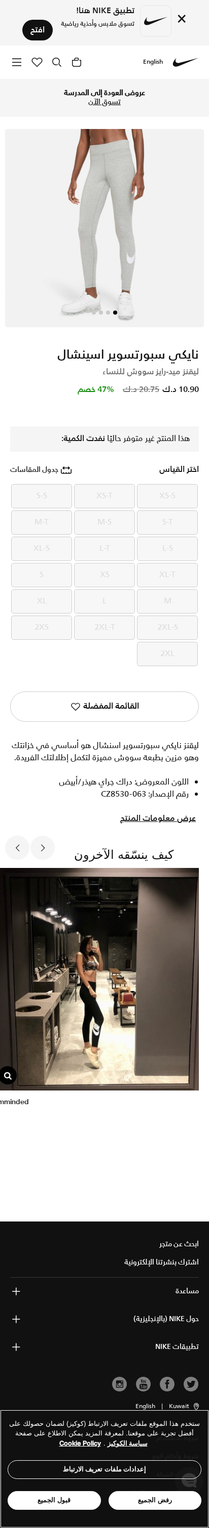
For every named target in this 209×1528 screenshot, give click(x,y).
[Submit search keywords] (57, 62)
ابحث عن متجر (179, 1244)
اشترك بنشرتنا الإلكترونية (161, 1262)
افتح (37, 30)
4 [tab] (94, 313)
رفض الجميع (155, 1500)
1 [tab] (115, 313)
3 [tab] (101, 313)
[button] (184, 1406)
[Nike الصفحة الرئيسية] (185, 62)
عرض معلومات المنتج (158, 819)
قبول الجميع (54, 1500)
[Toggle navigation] (16, 62)
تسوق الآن (104, 102)
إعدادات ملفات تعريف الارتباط (105, 1469)
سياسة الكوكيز (128, 1443)
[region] (104, 1469)
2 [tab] (108, 313)
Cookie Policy (80, 1443)
